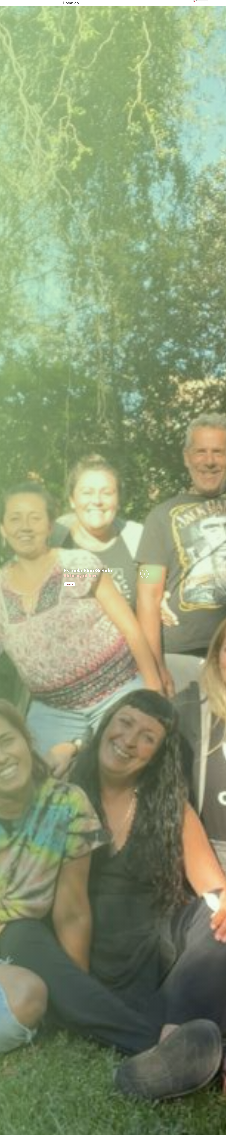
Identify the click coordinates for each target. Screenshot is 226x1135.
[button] (144, 573)
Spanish (198, 1)
